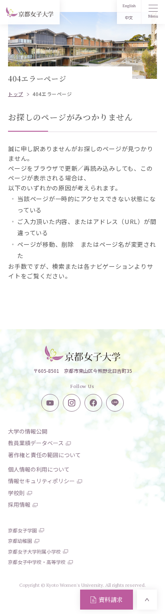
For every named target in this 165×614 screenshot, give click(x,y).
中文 (129, 17)
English (129, 5)
